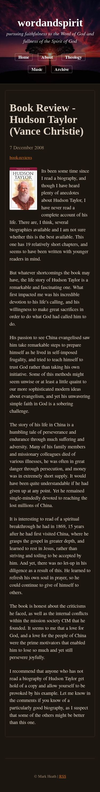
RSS (62, 776)
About (47, 57)
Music (36, 69)
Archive (62, 69)
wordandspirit (50, 23)
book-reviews (21, 157)
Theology (73, 57)
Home (23, 57)
